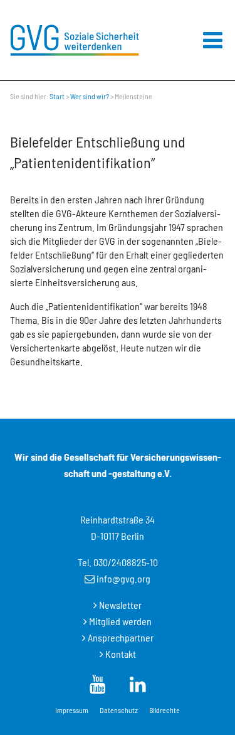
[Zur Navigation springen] (213, 40)
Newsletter (120, 605)
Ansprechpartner (121, 637)
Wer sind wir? (89, 96)
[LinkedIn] (98, 683)
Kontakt (120, 654)
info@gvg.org (123, 578)
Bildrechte (164, 709)
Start (57, 96)
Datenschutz (119, 709)
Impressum (71, 709)
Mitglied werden (120, 621)
